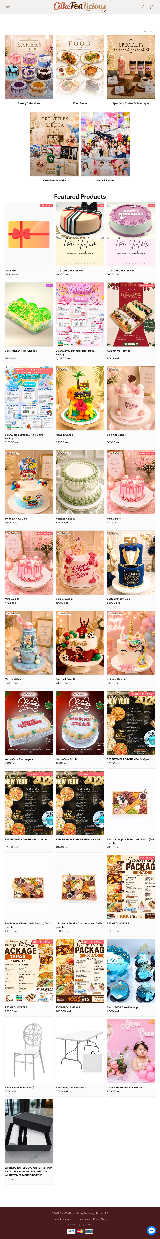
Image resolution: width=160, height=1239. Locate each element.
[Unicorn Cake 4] (131, 643)
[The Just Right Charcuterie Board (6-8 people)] (131, 803)
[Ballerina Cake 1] (131, 398)
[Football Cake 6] (80, 643)
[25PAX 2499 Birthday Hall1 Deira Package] (80, 314)
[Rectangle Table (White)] (80, 1051)
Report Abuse (100, 1219)
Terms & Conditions (62, 1219)
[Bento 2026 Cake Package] (131, 971)
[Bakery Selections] (29, 67)
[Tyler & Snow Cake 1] (29, 482)
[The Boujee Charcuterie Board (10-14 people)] (29, 887)
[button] (80, 7)
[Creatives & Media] (54, 144)
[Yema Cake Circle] (80, 723)
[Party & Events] (105, 144)
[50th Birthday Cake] (131, 563)
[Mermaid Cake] (29, 643)
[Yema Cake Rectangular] (29, 723)
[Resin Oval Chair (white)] (29, 1051)
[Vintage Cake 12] (80, 482)
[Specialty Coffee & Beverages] (131, 67)
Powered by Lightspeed (80, 1224)
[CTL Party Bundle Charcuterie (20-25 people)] (80, 887)
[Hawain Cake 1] (80, 398)
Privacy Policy (83, 1219)
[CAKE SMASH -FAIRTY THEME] (131, 1051)
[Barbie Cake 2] (80, 563)
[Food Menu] (80, 67)
